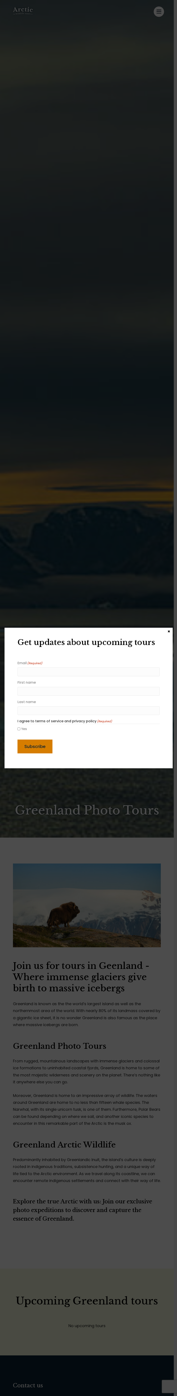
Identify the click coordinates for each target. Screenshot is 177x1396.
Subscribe (35, 746)
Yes (24, 729)
